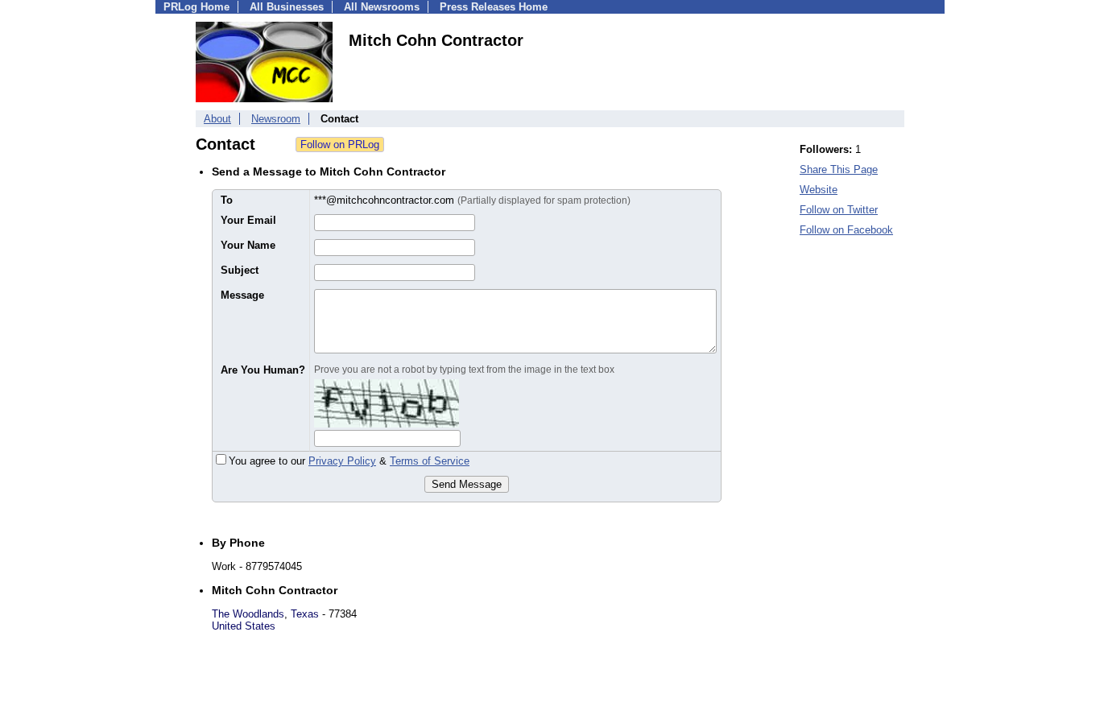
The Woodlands (248, 614)
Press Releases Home (494, 7)
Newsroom (275, 119)
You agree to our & (349, 461)
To (227, 200)
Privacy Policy (342, 461)
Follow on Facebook (846, 230)
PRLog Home (196, 7)
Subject (239, 270)
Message (242, 295)
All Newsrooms (382, 7)
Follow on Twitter (839, 210)
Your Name (248, 245)
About (217, 119)
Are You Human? (263, 370)
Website (818, 190)
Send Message (467, 484)
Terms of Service (429, 461)
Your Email (248, 220)
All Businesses (287, 7)
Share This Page (839, 169)
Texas (305, 614)
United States (243, 626)
